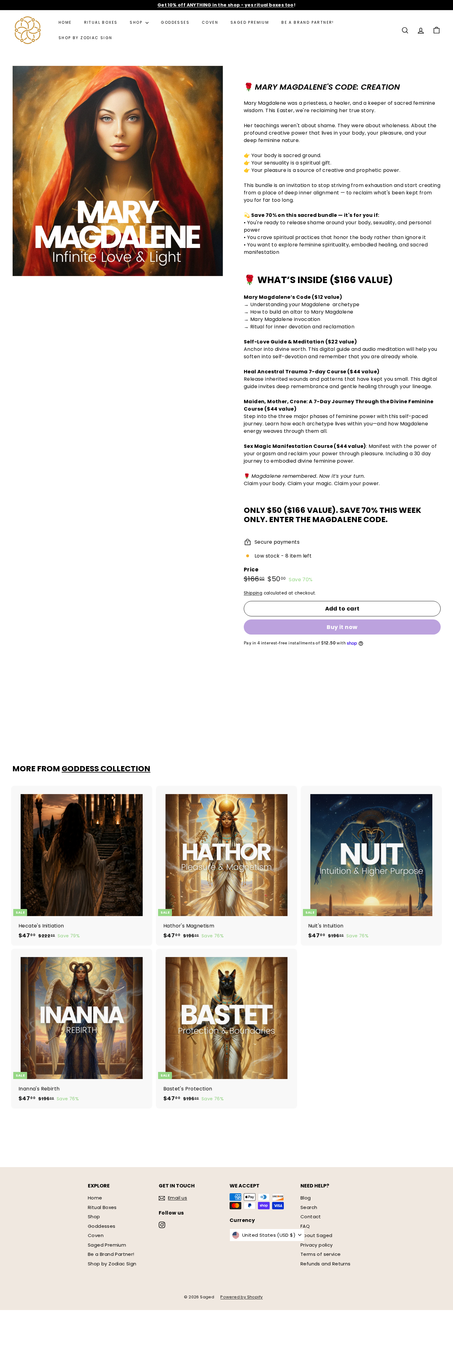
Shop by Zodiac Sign (85, 37)
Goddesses (175, 22)
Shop (137, 22)
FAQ (305, 1226)
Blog (305, 1198)
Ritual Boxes (101, 22)
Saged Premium (250, 22)
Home (65, 22)
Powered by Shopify (241, 1297)
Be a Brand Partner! (307, 22)
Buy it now (342, 627)
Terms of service (320, 1254)
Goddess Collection (106, 768)
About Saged (316, 1235)
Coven (210, 22)
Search (308, 1207)
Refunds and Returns (325, 1263)
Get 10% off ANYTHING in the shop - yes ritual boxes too (225, 5)
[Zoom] (118, 171)
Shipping (253, 593)
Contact (310, 1216)
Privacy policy (316, 1245)
